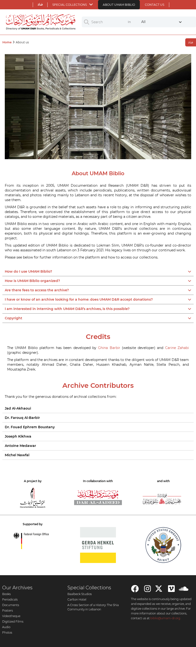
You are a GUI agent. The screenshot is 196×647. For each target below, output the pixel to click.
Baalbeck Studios (79, 594)
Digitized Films (12, 621)
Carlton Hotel (76, 599)
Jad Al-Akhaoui (18, 408)
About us (22, 42)
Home (6, 42)
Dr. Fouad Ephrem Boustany (30, 427)
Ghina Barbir (109, 348)
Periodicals (10, 599)
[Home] (41, 22)
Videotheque (11, 616)
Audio (6, 627)
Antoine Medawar (20, 446)
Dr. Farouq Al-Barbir (22, 418)
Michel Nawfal (17, 455)
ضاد (40, 4)
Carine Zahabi (177, 348)
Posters (7, 610)
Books (6, 594)
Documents (10, 605)
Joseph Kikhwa (18, 436)
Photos (7, 632)
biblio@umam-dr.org (165, 618)
